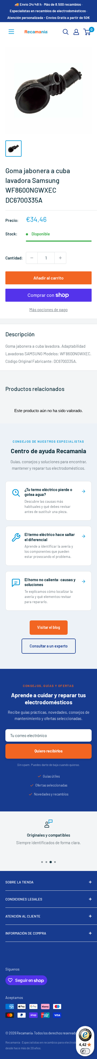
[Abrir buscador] (66, 32)
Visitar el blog (48, 627)
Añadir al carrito (48, 277)
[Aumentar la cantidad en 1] (60, 258)
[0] (87, 32)
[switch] (85, 1051)
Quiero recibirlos (48, 751)
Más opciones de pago (48, 309)
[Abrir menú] (11, 32)
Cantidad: (14, 257)
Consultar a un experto (49, 646)
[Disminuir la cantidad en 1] (31, 258)
